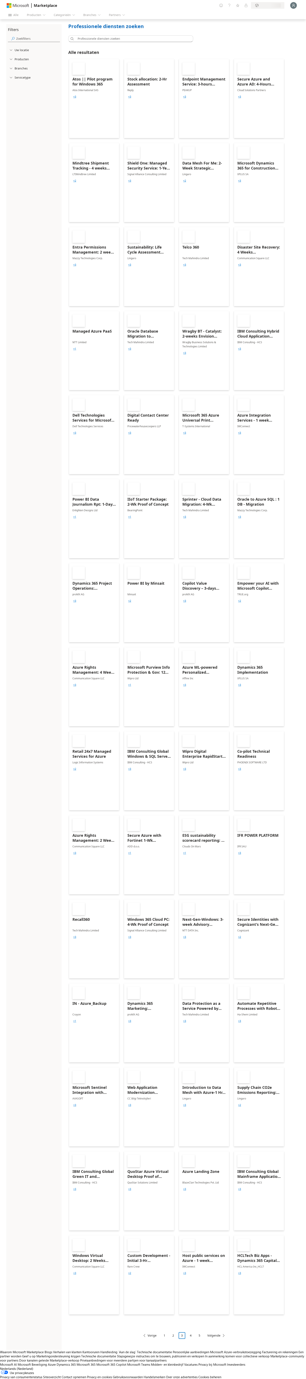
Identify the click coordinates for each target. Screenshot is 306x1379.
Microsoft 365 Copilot (111, 1364)
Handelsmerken (154, 1377)
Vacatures (191, 1364)
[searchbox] (38, 39)
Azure (52, 1364)
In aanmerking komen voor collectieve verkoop (237, 1356)
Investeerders (236, 1364)
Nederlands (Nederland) (16, 1369)
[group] (74, 96)
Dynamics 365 (66, 1364)
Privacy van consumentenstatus (21, 1377)
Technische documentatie (154, 1352)
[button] (71, 38)
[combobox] (132, 38)
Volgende (213, 1335)
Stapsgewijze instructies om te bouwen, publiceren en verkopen (160, 1356)
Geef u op (29, 1356)
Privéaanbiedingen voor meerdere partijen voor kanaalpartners (123, 1360)
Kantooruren (91, 1352)
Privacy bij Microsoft (212, 1364)
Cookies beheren (209, 1377)
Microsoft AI (8, 1364)
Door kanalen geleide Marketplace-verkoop (49, 1360)
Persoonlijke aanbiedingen (191, 1352)
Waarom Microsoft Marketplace (22, 1352)
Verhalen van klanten (67, 1352)
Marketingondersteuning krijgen (58, 1356)
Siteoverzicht (52, 1377)
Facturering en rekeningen (280, 1352)
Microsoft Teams (138, 1364)
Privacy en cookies (99, 1377)
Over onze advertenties (182, 1377)
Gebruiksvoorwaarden (128, 1377)
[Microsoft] (18, 5)
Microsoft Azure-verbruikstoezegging (236, 1352)
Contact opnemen (74, 1377)
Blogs (48, 1352)
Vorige (152, 1335)
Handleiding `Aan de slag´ (118, 1352)
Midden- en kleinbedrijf (167, 1364)
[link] (94, 98)
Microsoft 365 (86, 1364)
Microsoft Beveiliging (32, 1364)
